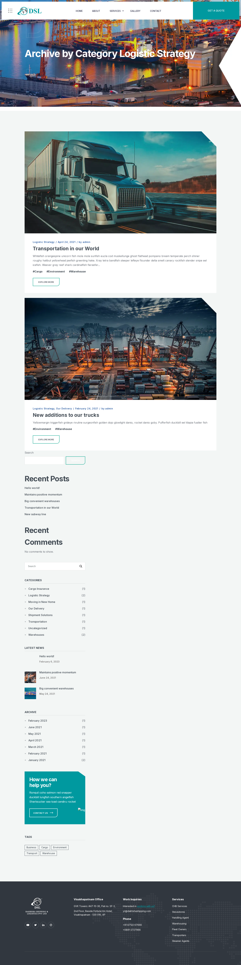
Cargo (38, 271)
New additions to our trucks (66, 415)
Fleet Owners (179, 929)
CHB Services (179, 906)
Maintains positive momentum (43, 494)
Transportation (37, 621)
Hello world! (32, 488)
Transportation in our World (66, 248)
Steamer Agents (180, 941)
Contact (155, 11)
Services (115, 11)
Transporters (179, 935)
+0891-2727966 (132, 929)
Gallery (135, 11)
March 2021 (35, 747)
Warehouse (78, 271)
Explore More (46, 282)
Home (79, 11)
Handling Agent (180, 917)
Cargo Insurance (38, 588)
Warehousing (179, 923)
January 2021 (36, 760)
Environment (56, 271)
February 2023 (37, 720)
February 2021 (37, 753)
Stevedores (178, 911)
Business (31, 847)
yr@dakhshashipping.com (137, 911)
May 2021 (34, 733)
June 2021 (35, 727)
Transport (32, 853)
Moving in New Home (41, 602)
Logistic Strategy (44, 242)
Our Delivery (64, 408)
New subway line (35, 514)
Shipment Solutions (40, 615)
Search (29, 452)
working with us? (146, 906)
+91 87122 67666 (132, 924)
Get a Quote (216, 10)
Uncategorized (37, 628)
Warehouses (36, 634)
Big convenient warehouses (42, 501)
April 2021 (34, 740)
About (96, 11)
